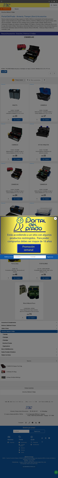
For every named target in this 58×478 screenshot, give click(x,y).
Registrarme (50, 257)
